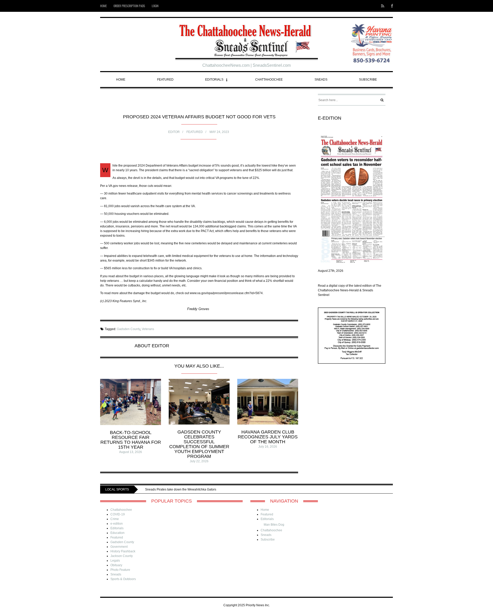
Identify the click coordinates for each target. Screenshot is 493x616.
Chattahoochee (269, 79)
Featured (165, 79)
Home (103, 6)
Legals (115, 560)
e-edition (116, 523)
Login (155, 6)
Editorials (214, 79)
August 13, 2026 (130, 452)
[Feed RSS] (382, 6)
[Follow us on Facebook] (390, 6)
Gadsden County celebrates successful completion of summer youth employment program (199, 444)
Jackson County (121, 556)
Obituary (116, 565)
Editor (174, 132)
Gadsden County (128, 329)
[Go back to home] (246, 39)
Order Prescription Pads (129, 6)
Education (117, 533)
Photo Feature (120, 570)
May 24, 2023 (219, 132)
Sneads (321, 79)
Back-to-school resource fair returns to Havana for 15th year (130, 440)
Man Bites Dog (274, 524)
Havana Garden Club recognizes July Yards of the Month (268, 436)
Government (119, 546)
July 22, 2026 (199, 461)
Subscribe (368, 79)
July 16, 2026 (267, 446)
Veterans (148, 329)
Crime (114, 519)
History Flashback (122, 551)
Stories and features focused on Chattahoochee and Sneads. (214, 489)
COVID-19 (117, 514)
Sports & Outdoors (123, 579)
